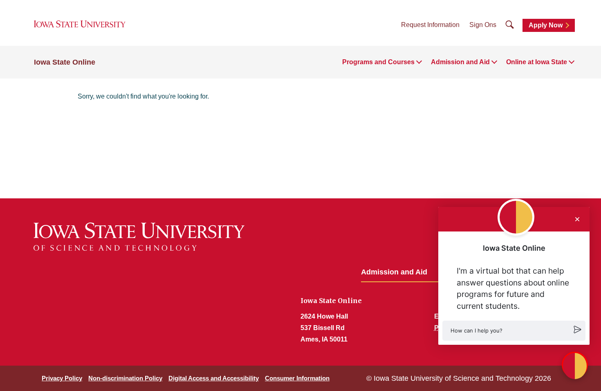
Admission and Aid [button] (460, 61)
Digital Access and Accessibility (213, 378)
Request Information (430, 24)
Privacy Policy (62, 378)
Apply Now (546, 25)
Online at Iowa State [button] (536, 61)
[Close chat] (577, 219)
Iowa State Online (64, 62)
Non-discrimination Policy (125, 378)
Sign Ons (482, 24)
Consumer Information (297, 378)
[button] (513, 331)
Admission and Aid (394, 272)
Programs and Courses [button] (378, 61)
